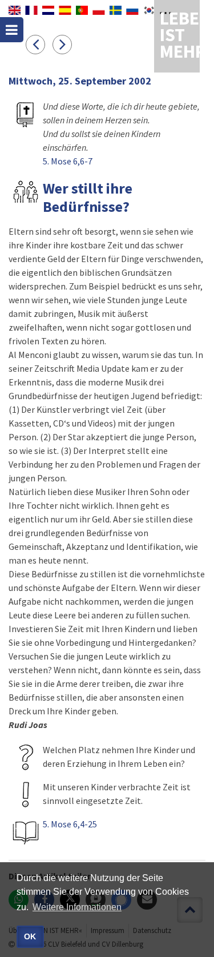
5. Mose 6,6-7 (67, 161)
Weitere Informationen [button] (77, 907)
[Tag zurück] (39, 44)
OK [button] (30, 936)
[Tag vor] (65, 44)
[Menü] (11, 29)
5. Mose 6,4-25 (70, 824)
